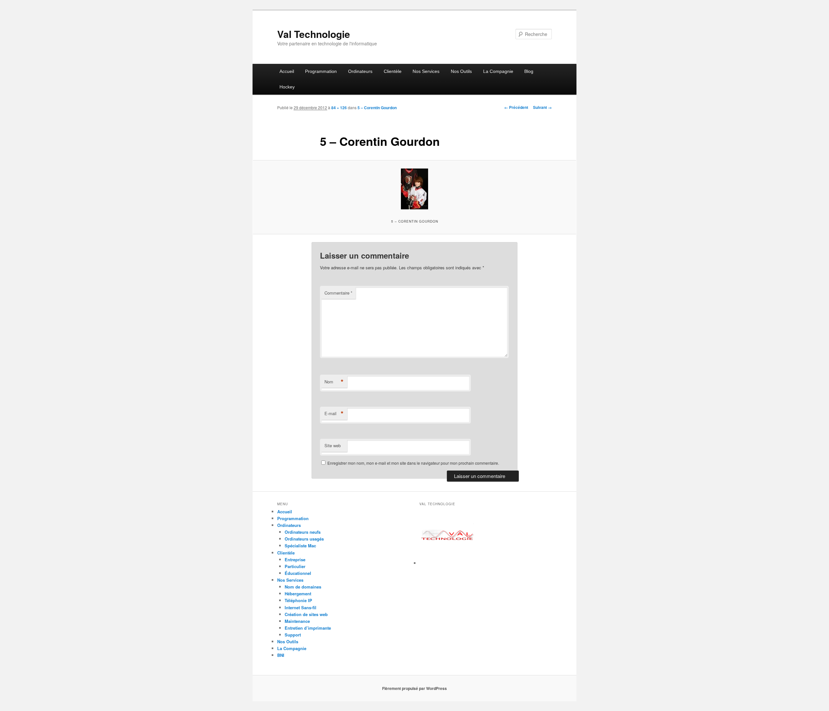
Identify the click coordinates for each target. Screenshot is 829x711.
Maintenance (297, 621)
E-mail (334, 413)
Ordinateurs (360, 71)
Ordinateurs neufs (303, 532)
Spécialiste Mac (300, 545)
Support (293, 635)
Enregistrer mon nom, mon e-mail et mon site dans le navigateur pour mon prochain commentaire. (413, 463)
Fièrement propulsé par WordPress (414, 688)
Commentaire (338, 293)
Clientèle (393, 71)
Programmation (321, 71)
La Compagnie (498, 71)
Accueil (286, 71)
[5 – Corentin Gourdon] (414, 189)
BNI (280, 655)
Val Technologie (313, 34)
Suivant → (542, 107)
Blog (528, 71)
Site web (332, 445)
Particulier (295, 566)
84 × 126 (339, 108)
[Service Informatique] (447, 563)
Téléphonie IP (298, 600)
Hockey (287, 86)
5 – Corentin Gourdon (377, 108)
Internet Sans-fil (300, 607)
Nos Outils (461, 71)
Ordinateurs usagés (304, 539)
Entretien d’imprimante (308, 628)
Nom (334, 382)
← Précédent (516, 107)
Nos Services (426, 71)
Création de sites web (306, 614)
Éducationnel (298, 573)
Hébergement (298, 593)
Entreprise (295, 559)
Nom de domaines (303, 587)
